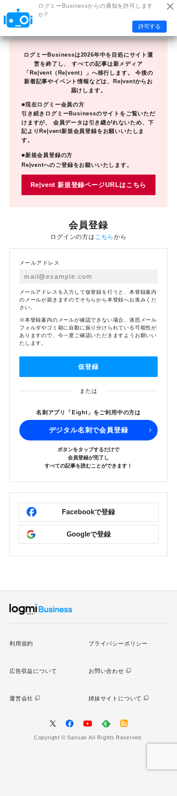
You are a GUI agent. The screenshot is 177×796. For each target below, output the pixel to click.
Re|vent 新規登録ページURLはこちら (89, 184)
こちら (104, 236)
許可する (149, 26)
